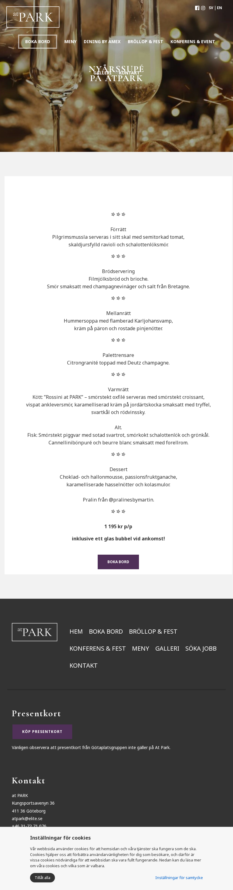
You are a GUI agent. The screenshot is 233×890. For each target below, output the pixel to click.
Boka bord (37, 41)
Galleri (167, 648)
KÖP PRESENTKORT (42, 731)
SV (211, 7)
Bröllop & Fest (153, 631)
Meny (140, 648)
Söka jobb (201, 648)
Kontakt (83, 665)
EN (219, 7)
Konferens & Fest (97, 648)
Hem (76, 631)
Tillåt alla (42, 877)
